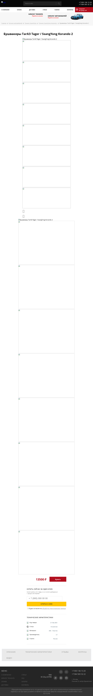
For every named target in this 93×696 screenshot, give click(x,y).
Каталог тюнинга (8, 678)
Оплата (19, 10)
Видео (9, 658)
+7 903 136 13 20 (85, 2)
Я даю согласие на (47, 608)
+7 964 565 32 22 (85, 4)
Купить (58, 579)
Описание (11, 652)
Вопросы (82, 652)
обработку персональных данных (54, 608)
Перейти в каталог (37, 16)
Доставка (32, 10)
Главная (3, 23)
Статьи (45, 10)
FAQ (23, 678)
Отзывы (65, 652)
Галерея (56, 10)
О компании (5, 10)
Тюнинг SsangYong (31, 23)
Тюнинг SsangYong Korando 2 (48, 23)
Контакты (70, 10)
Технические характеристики (38, 652)
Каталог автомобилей (15, 23)
